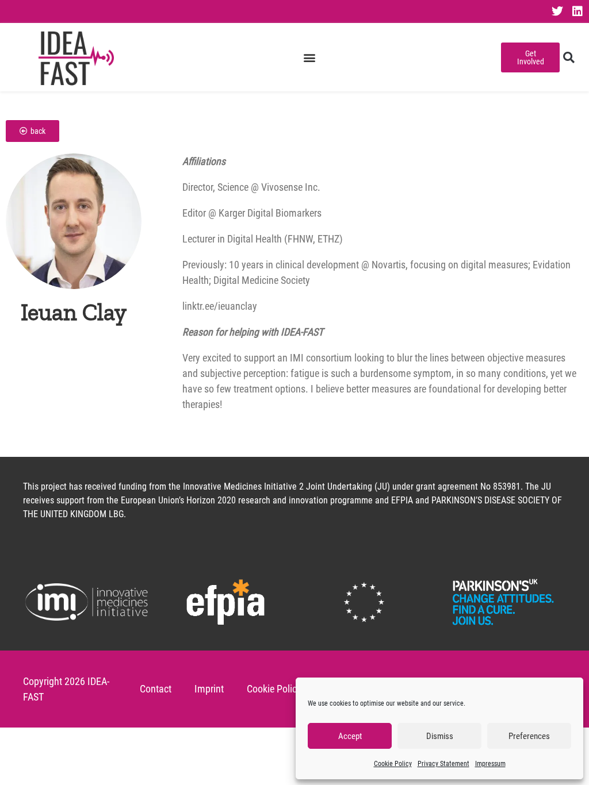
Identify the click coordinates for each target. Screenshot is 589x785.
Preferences (529, 736)
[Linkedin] (577, 11)
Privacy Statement (443, 764)
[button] (309, 57)
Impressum (490, 764)
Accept (350, 736)
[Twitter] (557, 11)
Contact (155, 689)
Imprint (209, 689)
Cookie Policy (393, 764)
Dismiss (439, 736)
